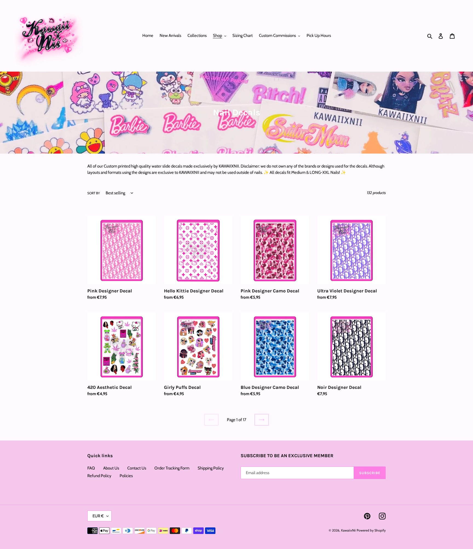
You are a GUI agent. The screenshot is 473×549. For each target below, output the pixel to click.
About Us (111, 468)
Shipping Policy (211, 468)
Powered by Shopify (371, 530)
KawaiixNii (348, 530)
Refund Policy (99, 475)
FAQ (91, 468)
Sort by (93, 193)
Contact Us (136, 468)
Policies (126, 475)
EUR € (98, 515)
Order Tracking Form (171, 468)
